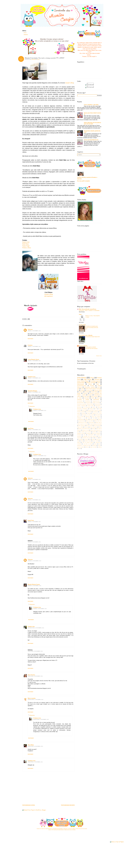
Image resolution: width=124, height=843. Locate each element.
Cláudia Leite (31, 626)
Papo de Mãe (80, 427)
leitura (98, 397)
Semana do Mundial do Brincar (84, 428)
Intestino (100, 419)
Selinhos (26, 34)
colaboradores (91, 434)
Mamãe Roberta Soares (34, 584)
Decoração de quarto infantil (88, 414)
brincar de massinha (96, 433)
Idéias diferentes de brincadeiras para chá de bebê (92, 123)
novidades (79, 443)
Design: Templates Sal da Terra (68, 829)
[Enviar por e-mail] (23, 319)
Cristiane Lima (31, 376)
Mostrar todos (99, 355)
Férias (93, 417)
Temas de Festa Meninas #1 (91, 139)
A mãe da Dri (82, 324)
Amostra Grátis (90, 405)
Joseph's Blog (94, 391)
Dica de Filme (80, 416)
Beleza (94, 407)
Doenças (81, 391)
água (79, 448)
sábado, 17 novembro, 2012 (34, 330)
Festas (89, 417)
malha (82, 440)
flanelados (81, 439)
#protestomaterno (80, 402)
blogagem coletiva (80, 433)
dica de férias (94, 396)
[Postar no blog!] (25, 319)
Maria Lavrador (32, 698)
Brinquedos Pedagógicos (82, 408)
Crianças (83, 413)
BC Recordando (87, 407)
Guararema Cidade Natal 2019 (92, 336)
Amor (98, 382)
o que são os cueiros (87, 443)
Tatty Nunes (87, 379)
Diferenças (88, 416)
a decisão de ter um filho (86, 431)
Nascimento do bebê (83, 422)
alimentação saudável (89, 387)
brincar (90, 384)
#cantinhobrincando (81, 385)
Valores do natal (85, 430)
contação (98, 434)
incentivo (86, 439)
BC (78, 390)
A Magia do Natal (95, 402)
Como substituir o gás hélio (91, 104)
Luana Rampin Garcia (33, 359)
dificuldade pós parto (86, 437)
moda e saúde (95, 440)
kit (90, 439)
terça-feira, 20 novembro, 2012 (35, 651)
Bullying (91, 408)
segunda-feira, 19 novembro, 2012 (36, 627)
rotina (99, 445)
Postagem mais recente (68, 805)
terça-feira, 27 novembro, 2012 (35, 761)
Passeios (90, 394)
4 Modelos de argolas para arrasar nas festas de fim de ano (91, 327)
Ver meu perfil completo (83, 181)
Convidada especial (95, 381)
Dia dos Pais (89, 390)
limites (93, 439)
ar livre (99, 431)
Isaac (80, 314)
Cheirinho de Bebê (81, 411)
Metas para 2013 (89, 420)
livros (98, 387)
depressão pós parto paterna (89, 436)
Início (25, 32)
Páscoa (100, 427)
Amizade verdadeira (81, 405)
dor (92, 437)
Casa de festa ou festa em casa (94, 410)
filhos (101, 437)
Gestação (87, 391)
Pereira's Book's (83, 345)
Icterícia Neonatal (93, 419)
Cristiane (30, 345)
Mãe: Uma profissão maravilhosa (87, 309)
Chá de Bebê (88, 411)
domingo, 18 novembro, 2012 (34, 560)
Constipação (95, 411)
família (92, 397)
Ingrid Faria (31, 520)
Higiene (86, 419)
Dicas (92, 377)
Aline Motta (31, 745)
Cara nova (84, 410)
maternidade (96, 399)
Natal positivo (91, 422)
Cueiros (88, 413)
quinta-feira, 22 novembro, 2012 (35, 746)
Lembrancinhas (82, 420)
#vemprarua (88, 402)
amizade (94, 431)
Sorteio (93, 428)
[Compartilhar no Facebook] (29, 319)
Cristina (82, 390)
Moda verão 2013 (98, 420)
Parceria (85, 393)
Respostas (32, 406)
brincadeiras (88, 433)
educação (86, 397)
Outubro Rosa (89, 425)
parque (95, 443)
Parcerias (86, 427)
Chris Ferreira (31, 674)
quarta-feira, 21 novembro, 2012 (35, 699)
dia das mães (86, 396)
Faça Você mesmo (96, 416)
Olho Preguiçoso (82, 425)
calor (84, 434)
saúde (82, 388)
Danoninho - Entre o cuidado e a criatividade (89, 310)
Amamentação (97, 404)
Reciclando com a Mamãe (85, 335)
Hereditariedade (80, 419)
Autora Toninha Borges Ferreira (93, 388)
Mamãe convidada (90, 382)
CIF (96, 408)
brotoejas (79, 434)
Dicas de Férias (98, 390)
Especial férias (80, 382)
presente (94, 445)
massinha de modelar (83, 399)
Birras (99, 407)
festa (97, 384)
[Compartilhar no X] (27, 319)
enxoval (96, 437)
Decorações (98, 414)
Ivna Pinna (30, 428)
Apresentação (80, 384)
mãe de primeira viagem (87, 442)
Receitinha (97, 379)
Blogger (85, 828)
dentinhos (79, 436)
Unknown (30, 329)
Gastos (98, 417)
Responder (30, 338)
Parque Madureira (93, 427)
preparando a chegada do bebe (84, 445)
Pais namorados (97, 425)
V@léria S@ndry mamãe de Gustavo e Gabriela (87, 178)
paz (99, 443)
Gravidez (92, 385)
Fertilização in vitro (81, 417)
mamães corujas (88, 440)
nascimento (97, 442)
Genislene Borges (32, 390)
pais (78, 388)
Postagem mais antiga (28, 805)
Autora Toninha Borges (82, 381)
